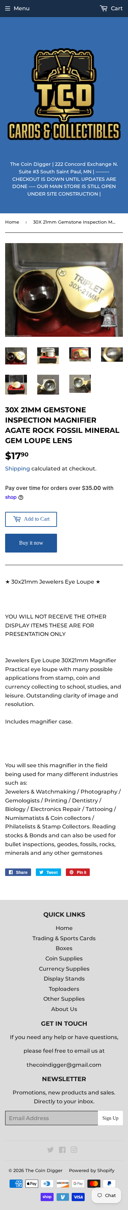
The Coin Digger (43, 1170)
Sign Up (110, 1118)
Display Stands (64, 978)
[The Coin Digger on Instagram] (74, 1150)
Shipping (17, 468)
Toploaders (64, 989)
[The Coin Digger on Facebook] (62, 1150)
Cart (116, 8)
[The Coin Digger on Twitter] (50, 1150)
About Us (64, 1009)
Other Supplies (64, 999)
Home (12, 222)
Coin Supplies (64, 958)
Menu (22, 8)
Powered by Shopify (91, 1170)
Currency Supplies (64, 969)
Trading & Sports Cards (64, 938)
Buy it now (31, 543)
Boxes (64, 948)
